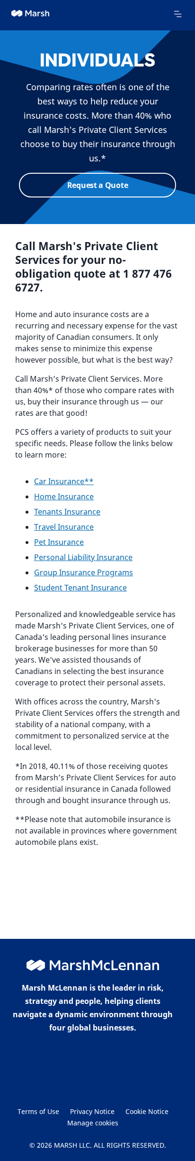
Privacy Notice (92, 1111)
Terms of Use (38, 1111)
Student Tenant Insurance (80, 587)
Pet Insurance (59, 542)
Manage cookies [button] (92, 1122)
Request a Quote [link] (97, 185)
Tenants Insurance (67, 511)
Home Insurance (64, 496)
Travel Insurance (64, 527)
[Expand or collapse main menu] (177, 14)
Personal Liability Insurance (83, 557)
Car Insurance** (64, 481)
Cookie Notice (146, 1111)
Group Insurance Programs (83, 572)
